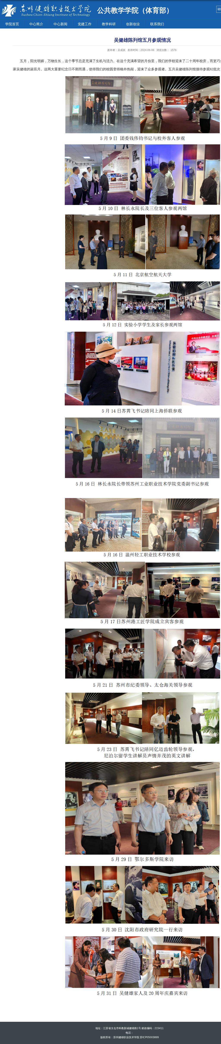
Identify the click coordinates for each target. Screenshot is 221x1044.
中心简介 (36, 24)
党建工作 (85, 24)
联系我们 (157, 24)
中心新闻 (60, 24)
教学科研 (109, 24)
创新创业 (133, 24)
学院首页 (12, 24)
